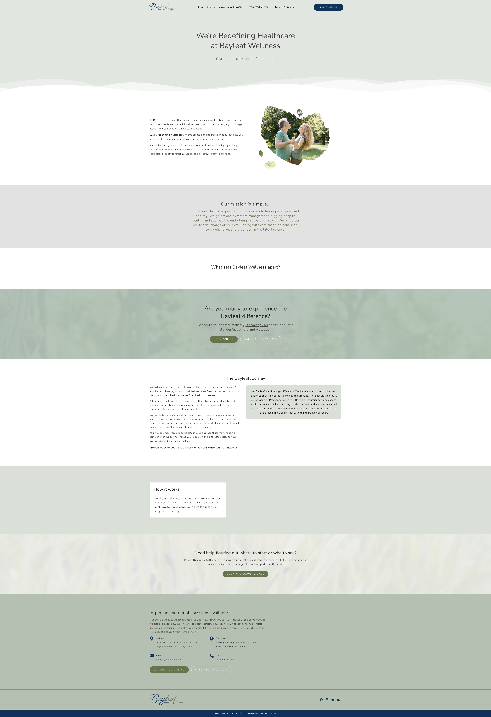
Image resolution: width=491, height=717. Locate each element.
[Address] (152, 638)
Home (200, 7)
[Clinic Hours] (212, 638)
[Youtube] (333, 700)
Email (158, 655)
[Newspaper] (338, 700)
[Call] (212, 656)
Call (217, 655)
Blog (277, 7)
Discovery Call (257, 325)
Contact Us (288, 7)
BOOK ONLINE (328, 7)
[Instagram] (327, 700)
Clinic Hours (221, 638)
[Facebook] (321, 700)
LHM (274, 713)
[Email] (152, 656)
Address (159, 638)
